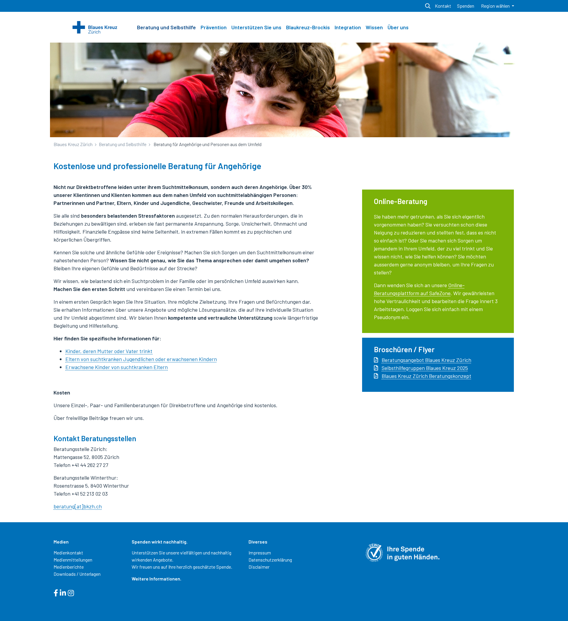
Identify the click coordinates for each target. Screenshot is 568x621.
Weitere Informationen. (156, 578)
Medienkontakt (68, 552)
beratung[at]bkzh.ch (78, 506)
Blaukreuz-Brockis (308, 27)
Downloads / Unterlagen (77, 574)
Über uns (398, 27)
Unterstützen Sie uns (256, 27)
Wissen (374, 27)
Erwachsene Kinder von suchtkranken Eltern (116, 367)
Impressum (259, 552)
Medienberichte (69, 567)
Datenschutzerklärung (270, 559)
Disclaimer (259, 567)
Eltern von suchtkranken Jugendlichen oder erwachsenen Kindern (141, 359)
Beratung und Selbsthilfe (166, 27)
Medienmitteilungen (73, 559)
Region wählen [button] (496, 6)
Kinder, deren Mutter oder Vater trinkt (108, 351)
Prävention (214, 27)
